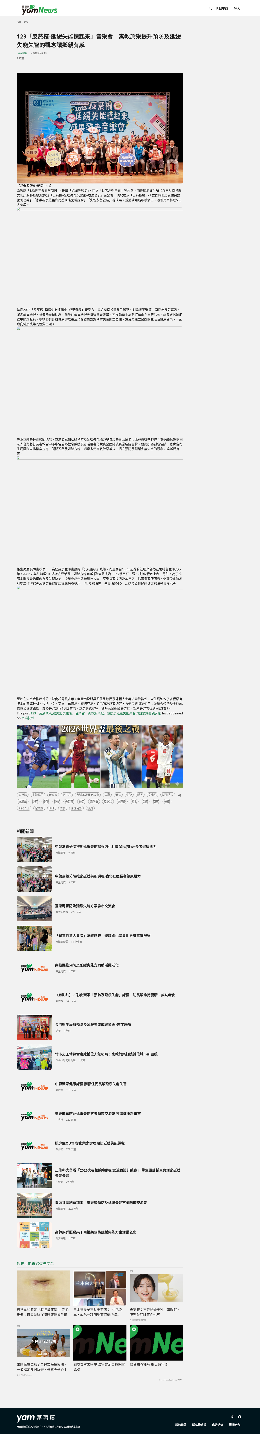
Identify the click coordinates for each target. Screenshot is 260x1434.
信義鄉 (121, 801)
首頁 (19, 21)
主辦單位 (38, 795)
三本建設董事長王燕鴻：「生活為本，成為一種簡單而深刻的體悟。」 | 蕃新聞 (97, 1312)
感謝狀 (108, 801)
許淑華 (22, 801)
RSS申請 (222, 8)
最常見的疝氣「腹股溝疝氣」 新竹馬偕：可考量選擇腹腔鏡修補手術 (43, 1312)
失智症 (69, 801)
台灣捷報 (22, 53)
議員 (90, 808)
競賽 (57, 801)
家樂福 (39, 808)
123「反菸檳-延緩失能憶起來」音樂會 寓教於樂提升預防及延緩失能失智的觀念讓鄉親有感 (96, 713)
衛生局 (67, 795)
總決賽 (94, 801)
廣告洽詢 (217, 1425)
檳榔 (167, 801)
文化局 (152, 795)
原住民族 (76, 808)
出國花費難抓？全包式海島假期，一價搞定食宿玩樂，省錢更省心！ (42, 1367)
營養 (118, 795)
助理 (51, 808)
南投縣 (22, 795)
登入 (237, 8)
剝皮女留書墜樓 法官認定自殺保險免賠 (99, 1367)
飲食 (62, 808)
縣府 (35, 801)
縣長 (140, 795)
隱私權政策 (199, 1425)
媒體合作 (234, 1425)
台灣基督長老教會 (87, 795)
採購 (145, 801)
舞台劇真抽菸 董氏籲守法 (149, 1364)
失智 (129, 795)
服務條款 (181, 1425)
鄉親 (46, 801)
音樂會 (53, 795)
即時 (26, 21)
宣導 (107, 795)
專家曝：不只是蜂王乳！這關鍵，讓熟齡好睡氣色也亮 (155, 1312)
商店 (156, 801)
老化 (134, 801)
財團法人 (167, 795)
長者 (82, 801)
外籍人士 (24, 808)
